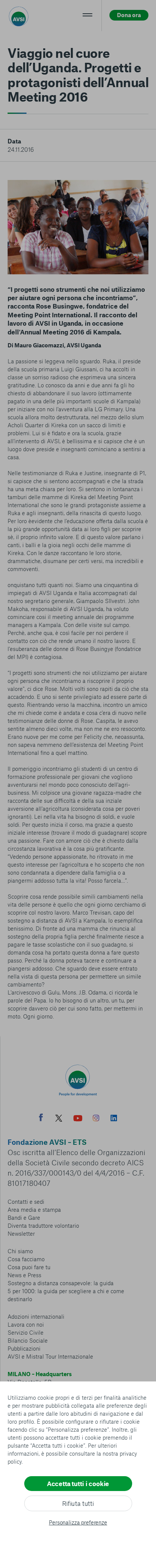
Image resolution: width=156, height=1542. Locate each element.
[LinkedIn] (114, 1119)
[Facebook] (41, 1118)
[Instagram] (96, 1119)
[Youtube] (78, 1119)
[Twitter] (58, 1119)
